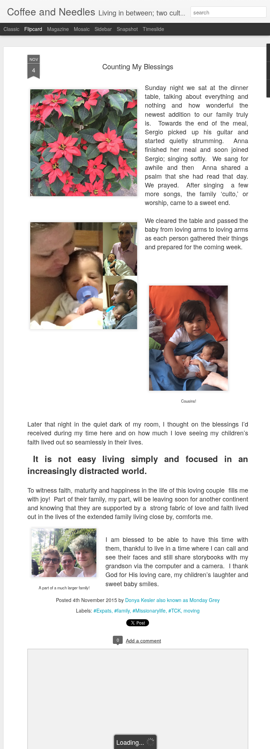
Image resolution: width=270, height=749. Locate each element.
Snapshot (127, 28)
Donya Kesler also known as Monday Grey (172, 599)
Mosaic (82, 28)
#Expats (102, 610)
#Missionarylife (149, 610)
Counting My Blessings (137, 66)
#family (122, 610)
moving (192, 610)
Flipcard (33, 28)
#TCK (174, 610)
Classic (11, 28)
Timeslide (153, 28)
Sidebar (103, 28)
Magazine (58, 28)
